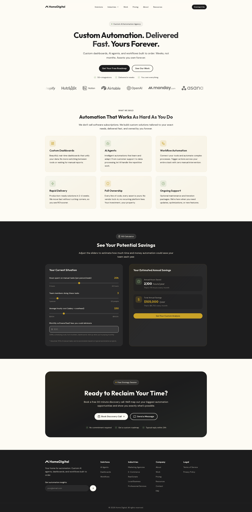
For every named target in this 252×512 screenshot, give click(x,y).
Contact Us (199, 7)
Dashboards (105, 472)
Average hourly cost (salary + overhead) (66, 308)
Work (126, 7)
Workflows (104, 476)
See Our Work (142, 68)
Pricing (135, 7)
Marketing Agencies (136, 467)
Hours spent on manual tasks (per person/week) (70, 278)
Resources (157, 7)
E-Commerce (134, 472)
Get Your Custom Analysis (168, 316)
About (146, 7)
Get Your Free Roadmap (114, 68)
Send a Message (145, 416)
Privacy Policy (189, 472)
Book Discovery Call (111, 416)
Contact (159, 486)
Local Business (134, 481)
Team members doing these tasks (64, 293)
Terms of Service (190, 467)
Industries (112, 7)
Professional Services (137, 486)
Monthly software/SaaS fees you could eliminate (70, 323)
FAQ (157, 491)
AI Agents (104, 467)
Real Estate (133, 476)
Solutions (99, 7)
